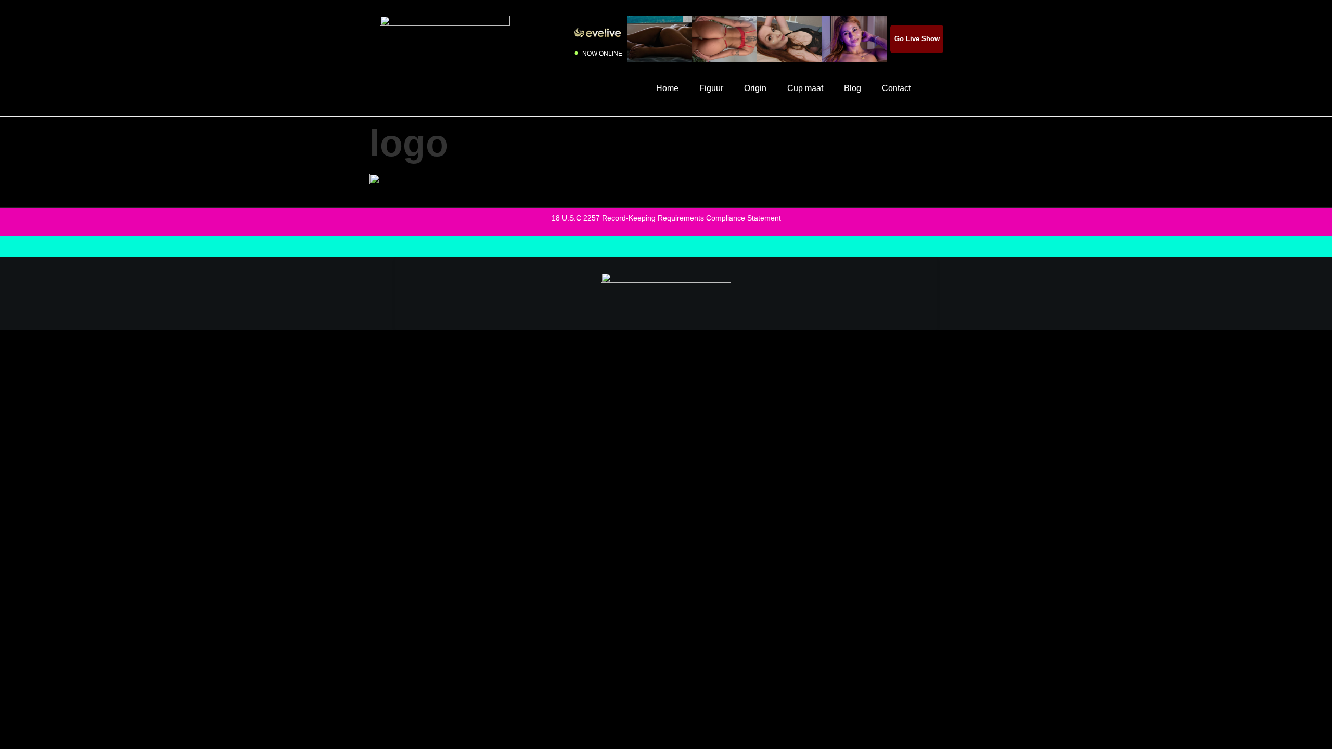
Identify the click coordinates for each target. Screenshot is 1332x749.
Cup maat (805, 88)
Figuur (711, 88)
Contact (896, 88)
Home (667, 88)
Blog (852, 88)
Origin (755, 88)
